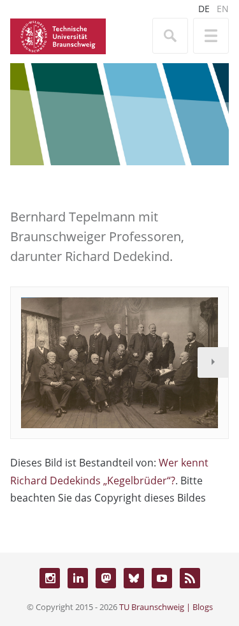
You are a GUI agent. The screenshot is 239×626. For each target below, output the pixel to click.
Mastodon (106, 578)
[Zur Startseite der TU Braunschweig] (58, 35)
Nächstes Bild (213, 362)
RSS (190, 578)
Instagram (50, 578)
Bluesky (134, 578)
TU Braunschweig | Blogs (166, 607)
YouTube (162, 578)
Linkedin (78, 578)
